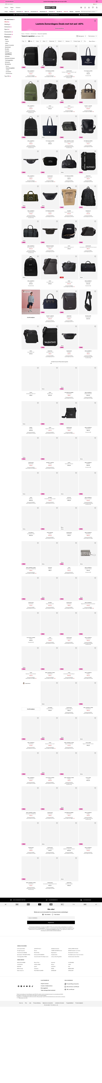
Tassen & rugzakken (42, 33)
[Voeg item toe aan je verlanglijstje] (38, 46)
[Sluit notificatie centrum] (89, 7)
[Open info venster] (97, 1)
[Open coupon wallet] (81, 7)
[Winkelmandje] (97, 7)
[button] (81, 36)
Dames (6, 7)
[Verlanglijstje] (93, 7)
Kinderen (18, 7)
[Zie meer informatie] (31, 77)
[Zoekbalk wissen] (96, 11)
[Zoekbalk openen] (82, 11)
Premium (28, 33)
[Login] (85, 7)
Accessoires (33, 33)
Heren (11, 7)
